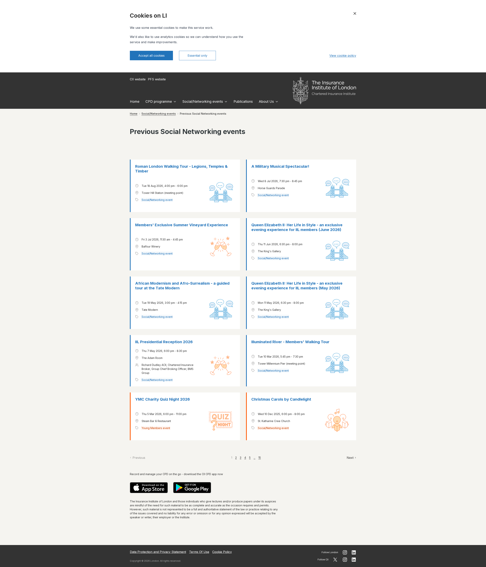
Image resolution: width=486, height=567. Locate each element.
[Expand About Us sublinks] (276, 101)
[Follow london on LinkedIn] (354, 552)
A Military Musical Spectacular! (280, 166)
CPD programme (158, 101)
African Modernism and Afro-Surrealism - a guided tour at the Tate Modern (182, 285)
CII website (138, 79)
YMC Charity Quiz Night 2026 (162, 399)
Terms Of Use (199, 552)
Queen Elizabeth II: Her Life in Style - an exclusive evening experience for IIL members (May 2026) (296, 285)
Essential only (197, 55)
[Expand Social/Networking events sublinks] (225, 101)
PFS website (157, 79)
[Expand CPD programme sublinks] (174, 101)
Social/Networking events (202, 101)
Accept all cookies (151, 55)
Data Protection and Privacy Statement (158, 552)
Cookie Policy (222, 552)
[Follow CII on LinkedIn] (354, 559)
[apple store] (149, 487)
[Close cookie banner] (354, 13)
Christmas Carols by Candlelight (281, 399)
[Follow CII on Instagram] (345, 559)
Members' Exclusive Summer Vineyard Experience (181, 225)
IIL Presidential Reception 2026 (164, 342)
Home (134, 101)
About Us (266, 101)
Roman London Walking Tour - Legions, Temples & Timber (181, 168)
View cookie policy (342, 55)
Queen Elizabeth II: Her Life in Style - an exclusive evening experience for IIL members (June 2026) (296, 227)
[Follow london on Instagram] (345, 552)
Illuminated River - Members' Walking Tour (290, 342)
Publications (243, 101)
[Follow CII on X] (335, 559)
